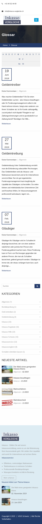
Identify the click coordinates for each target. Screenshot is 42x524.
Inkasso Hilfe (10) (8, 332)
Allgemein (17, 372)
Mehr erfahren (9, 478)
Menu (36, 20)
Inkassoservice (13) (9, 342)
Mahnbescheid (19, 400)
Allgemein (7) (7, 302)
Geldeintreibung (12, 153)
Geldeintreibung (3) (9, 317)
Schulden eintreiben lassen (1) (13, 352)
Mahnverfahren (19, 389)
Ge (19, 64)
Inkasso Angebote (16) (10, 327)
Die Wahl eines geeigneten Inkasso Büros (24, 368)
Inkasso (16, 381)
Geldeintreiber (11, 84)
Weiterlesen (6, 124)
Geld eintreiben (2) (9, 312)
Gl (23, 64)
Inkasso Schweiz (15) (10, 337)
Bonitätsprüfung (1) (9, 307)
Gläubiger (8, 228)
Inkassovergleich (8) (9, 347)
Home (5, 45)
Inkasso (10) (6, 322)
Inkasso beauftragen (21, 378)
